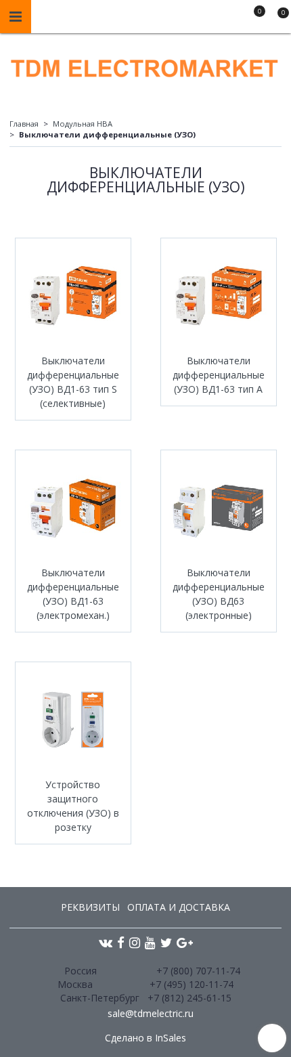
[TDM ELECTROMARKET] (145, 65)
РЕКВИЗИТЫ (90, 907)
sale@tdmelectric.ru (151, 1013)
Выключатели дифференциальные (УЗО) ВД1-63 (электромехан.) (73, 594)
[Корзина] (277, 19)
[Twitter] (166, 942)
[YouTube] (150, 942)
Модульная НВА (82, 123)
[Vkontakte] (105, 942)
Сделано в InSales (145, 1038)
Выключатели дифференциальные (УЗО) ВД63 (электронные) (219, 594)
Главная (24, 123)
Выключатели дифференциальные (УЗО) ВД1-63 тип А (219, 374)
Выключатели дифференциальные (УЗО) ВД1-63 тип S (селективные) (73, 382)
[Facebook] (121, 942)
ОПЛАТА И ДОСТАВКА (178, 907)
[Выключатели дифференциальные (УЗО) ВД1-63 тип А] (219, 296)
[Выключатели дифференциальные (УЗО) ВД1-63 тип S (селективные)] (73, 296)
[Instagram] (134, 942)
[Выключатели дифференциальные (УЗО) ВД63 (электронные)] (219, 508)
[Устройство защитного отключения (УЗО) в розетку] (73, 720)
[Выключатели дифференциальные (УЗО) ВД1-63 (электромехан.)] (73, 508)
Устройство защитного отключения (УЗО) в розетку (73, 806)
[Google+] (185, 942)
